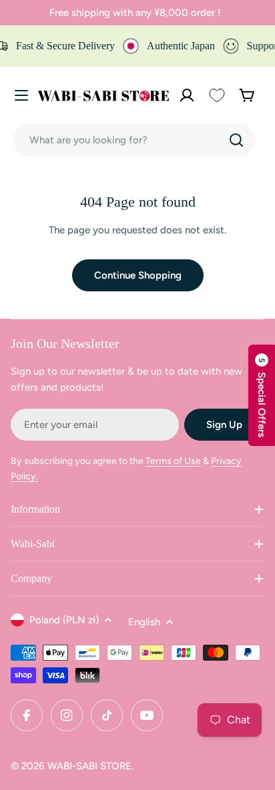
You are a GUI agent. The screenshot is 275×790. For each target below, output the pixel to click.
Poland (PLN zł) (64, 620)
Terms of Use (173, 461)
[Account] (187, 95)
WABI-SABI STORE (89, 766)
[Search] (236, 140)
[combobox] (134, 140)
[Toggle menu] (21, 95)
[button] (261, 395)
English (144, 622)
